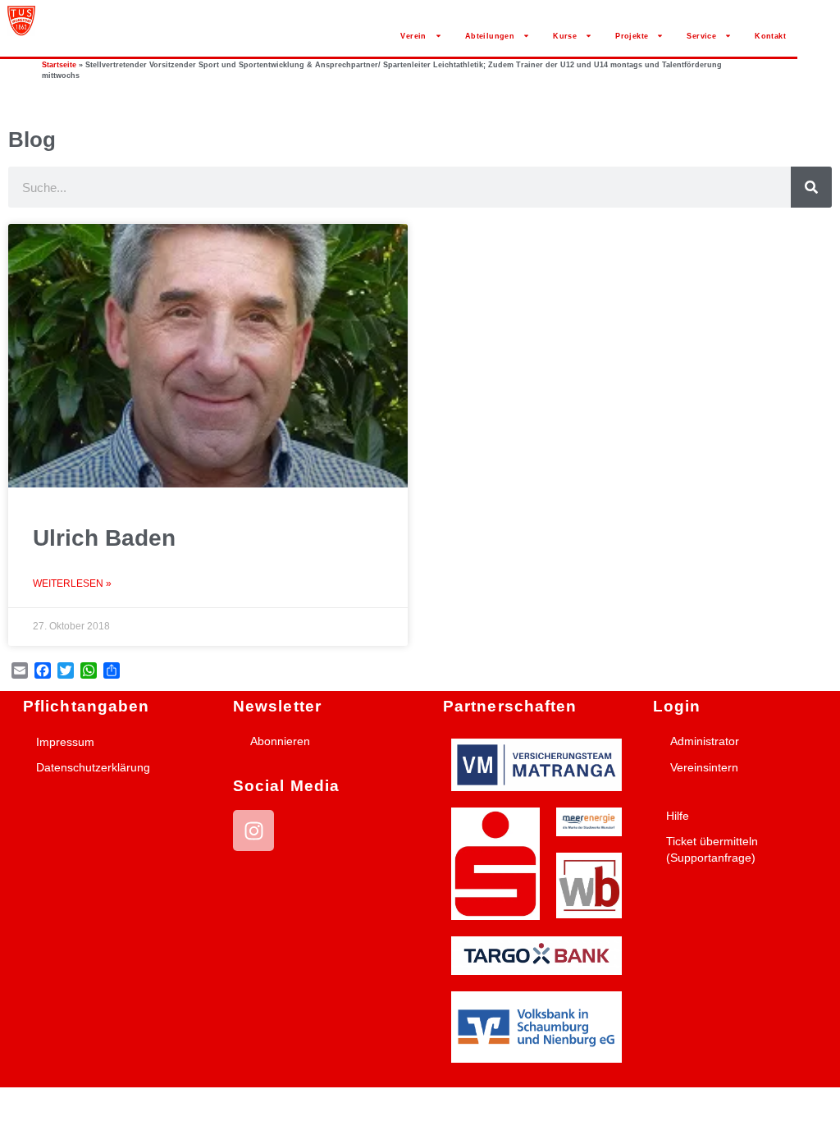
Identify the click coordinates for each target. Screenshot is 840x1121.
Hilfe (677, 815)
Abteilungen (489, 36)
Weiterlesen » (72, 583)
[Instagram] (253, 830)
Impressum (65, 741)
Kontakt (770, 36)
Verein (413, 36)
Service (701, 36)
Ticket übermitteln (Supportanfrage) (712, 849)
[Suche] (811, 187)
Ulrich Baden (104, 538)
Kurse (565, 36)
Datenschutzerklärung (93, 767)
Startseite (59, 65)
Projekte (631, 36)
